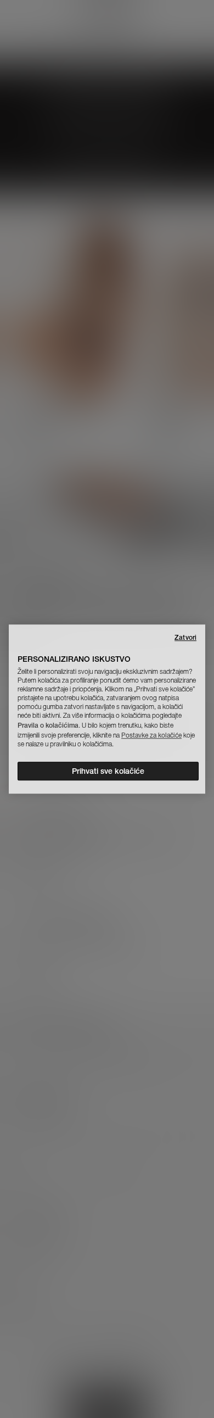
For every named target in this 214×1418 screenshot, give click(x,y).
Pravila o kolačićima (48, 725)
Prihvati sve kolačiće (108, 771)
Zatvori (185, 637)
